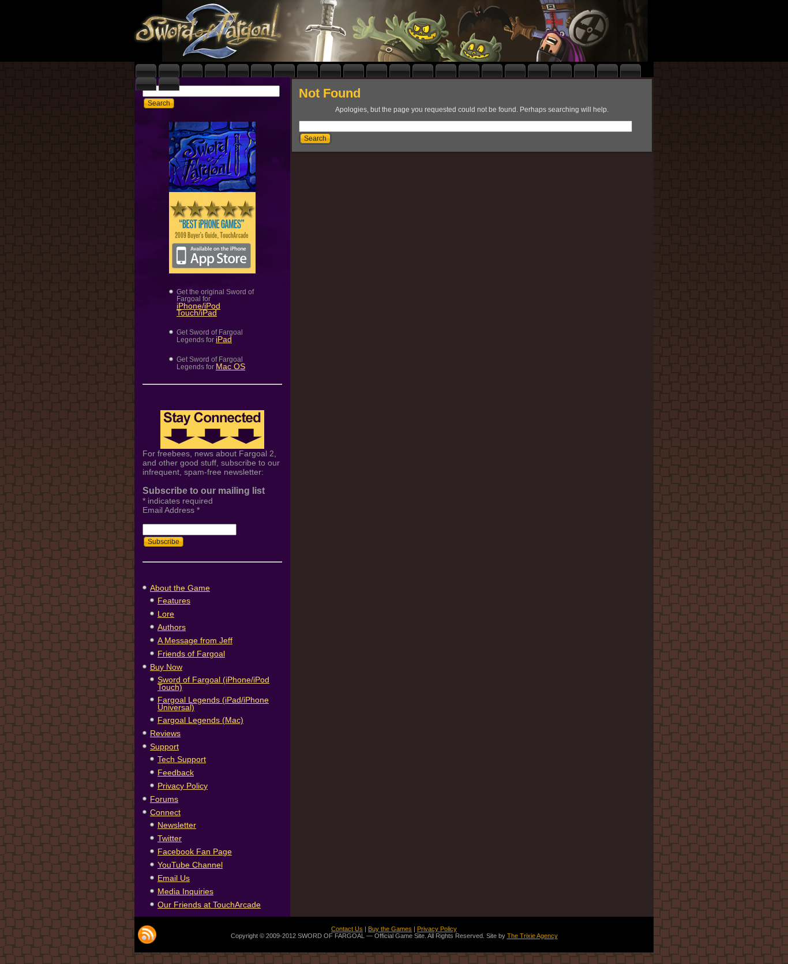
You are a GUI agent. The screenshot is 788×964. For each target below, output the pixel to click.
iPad (224, 339)
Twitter (169, 838)
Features (173, 600)
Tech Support (181, 759)
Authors (171, 627)
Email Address (171, 510)
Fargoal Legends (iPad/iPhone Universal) (213, 703)
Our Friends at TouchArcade (209, 904)
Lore (165, 613)
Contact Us (347, 928)
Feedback (175, 772)
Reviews (165, 733)
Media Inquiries (185, 891)
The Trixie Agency (532, 935)
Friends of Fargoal (191, 653)
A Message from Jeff (194, 640)
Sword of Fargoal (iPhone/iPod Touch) (213, 683)
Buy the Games (390, 928)
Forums (164, 799)
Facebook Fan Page (194, 851)
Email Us (173, 878)
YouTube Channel (190, 864)
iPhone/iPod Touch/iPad (198, 309)
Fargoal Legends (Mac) (200, 720)
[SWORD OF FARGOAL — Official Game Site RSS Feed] (147, 934)
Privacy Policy (182, 785)
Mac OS (230, 366)
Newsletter (176, 825)
